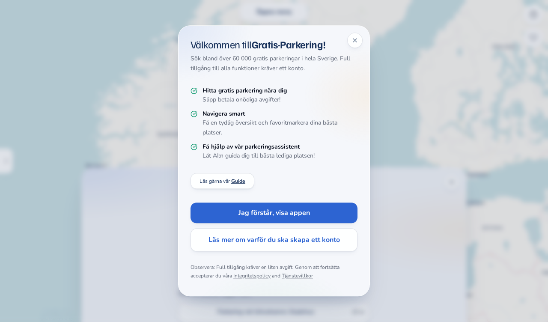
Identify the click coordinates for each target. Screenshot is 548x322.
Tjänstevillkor (297, 275)
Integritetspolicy (252, 275)
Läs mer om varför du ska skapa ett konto (274, 240)
